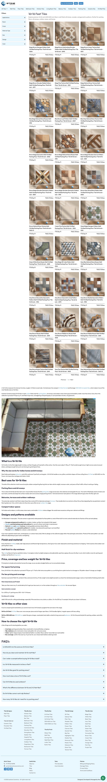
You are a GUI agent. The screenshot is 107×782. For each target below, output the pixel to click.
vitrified (28, 393)
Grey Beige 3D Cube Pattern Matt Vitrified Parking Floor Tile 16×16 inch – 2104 (66, 264)
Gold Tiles (88, 724)
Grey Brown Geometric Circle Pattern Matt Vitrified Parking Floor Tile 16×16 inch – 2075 (66, 300)
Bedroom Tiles (28, 723)
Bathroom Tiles (28, 720)
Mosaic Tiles (68, 742)
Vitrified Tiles (7, 728)
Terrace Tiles (27, 749)
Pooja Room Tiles (29, 744)
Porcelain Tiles (8, 726)
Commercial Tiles (29, 727)
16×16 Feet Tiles (48, 719)
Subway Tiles (68, 716)
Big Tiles (67, 733)
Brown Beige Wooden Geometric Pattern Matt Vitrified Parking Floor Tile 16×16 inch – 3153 (67, 192)
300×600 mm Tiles (49, 721)
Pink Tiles (87, 745)
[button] (103, 778)
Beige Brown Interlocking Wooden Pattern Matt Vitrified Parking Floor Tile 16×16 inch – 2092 (66, 49)
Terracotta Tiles (89, 733)
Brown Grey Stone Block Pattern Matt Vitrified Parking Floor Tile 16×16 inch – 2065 (92, 192)
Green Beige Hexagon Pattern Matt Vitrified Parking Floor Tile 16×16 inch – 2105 (92, 228)
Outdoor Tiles (28, 742)
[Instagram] (5, 769)
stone (11, 526)
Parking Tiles (27, 725)
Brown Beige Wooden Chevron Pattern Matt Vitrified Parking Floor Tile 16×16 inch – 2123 (92, 157)
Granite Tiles (68, 731)
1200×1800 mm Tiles (50, 724)
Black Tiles (88, 719)
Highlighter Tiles (69, 735)
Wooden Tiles (68, 721)
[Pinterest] (11, 769)
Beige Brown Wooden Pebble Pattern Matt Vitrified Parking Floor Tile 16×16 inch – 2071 (40, 85)
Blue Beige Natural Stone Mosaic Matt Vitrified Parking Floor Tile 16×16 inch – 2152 (40, 121)
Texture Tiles (68, 749)
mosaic (18, 526)
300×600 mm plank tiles (83, 388)
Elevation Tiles (28, 730)
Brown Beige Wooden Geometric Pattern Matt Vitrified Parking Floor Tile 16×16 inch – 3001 (41, 192)
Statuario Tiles (69, 745)
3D (6, 528)
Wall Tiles (6, 713)
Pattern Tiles (68, 724)
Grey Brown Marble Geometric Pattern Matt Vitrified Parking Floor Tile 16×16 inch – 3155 (92, 300)
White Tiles (88, 716)
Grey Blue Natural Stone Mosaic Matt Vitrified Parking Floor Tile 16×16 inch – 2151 (92, 264)
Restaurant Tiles (28, 746)
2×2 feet (90, 474)
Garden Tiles (27, 735)
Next (71, 379)
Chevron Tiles (69, 728)
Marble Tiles (68, 738)
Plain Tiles (68, 719)
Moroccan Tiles (69, 740)
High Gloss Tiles (48, 740)
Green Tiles (88, 728)
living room (17, 555)
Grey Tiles (88, 740)
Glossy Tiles (47, 733)
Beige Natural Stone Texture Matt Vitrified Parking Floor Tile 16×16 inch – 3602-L (92, 85)
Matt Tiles (47, 735)
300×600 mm (19, 615)
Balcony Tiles (28, 716)
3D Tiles (67, 714)
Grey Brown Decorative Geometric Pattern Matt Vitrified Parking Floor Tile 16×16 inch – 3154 (40, 300)
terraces (52, 501)
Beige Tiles (88, 714)
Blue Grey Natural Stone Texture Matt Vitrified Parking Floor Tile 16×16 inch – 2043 (92, 121)
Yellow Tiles (88, 731)
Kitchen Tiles (27, 713)
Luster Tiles (47, 742)
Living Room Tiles (29, 739)
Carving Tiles (48, 737)
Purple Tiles (88, 747)
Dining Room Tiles (29, 732)
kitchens (40, 510)
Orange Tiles (88, 742)
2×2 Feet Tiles (48, 714)
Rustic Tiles (47, 744)
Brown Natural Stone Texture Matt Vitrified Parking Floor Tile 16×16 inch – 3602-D (40, 228)
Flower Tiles (68, 726)
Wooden (7, 524)
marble (15, 528)
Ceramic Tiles (8, 723)
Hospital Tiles (28, 737)
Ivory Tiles (88, 721)
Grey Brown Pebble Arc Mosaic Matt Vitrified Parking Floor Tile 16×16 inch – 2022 (66, 335)
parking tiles (45, 491)
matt (5, 553)
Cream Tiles (88, 738)
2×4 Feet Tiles (48, 716)
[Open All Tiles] (7, 9)
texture (12, 530)
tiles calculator (61, 585)
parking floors (43, 393)
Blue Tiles (87, 726)
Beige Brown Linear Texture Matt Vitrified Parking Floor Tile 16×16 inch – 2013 (92, 49)
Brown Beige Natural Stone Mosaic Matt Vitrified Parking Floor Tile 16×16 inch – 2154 (66, 157)
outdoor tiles (44, 503)
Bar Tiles (26, 718)
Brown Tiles (88, 735)
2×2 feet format (63, 388)
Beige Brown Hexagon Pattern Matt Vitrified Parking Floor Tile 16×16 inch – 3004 (40, 49)
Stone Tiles (68, 747)
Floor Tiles (7, 716)
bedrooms (67, 615)
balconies (18, 474)
